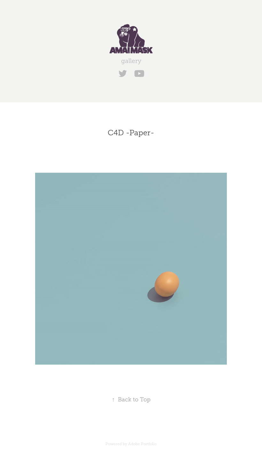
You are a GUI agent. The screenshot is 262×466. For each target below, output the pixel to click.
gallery (131, 60)
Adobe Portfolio (142, 444)
